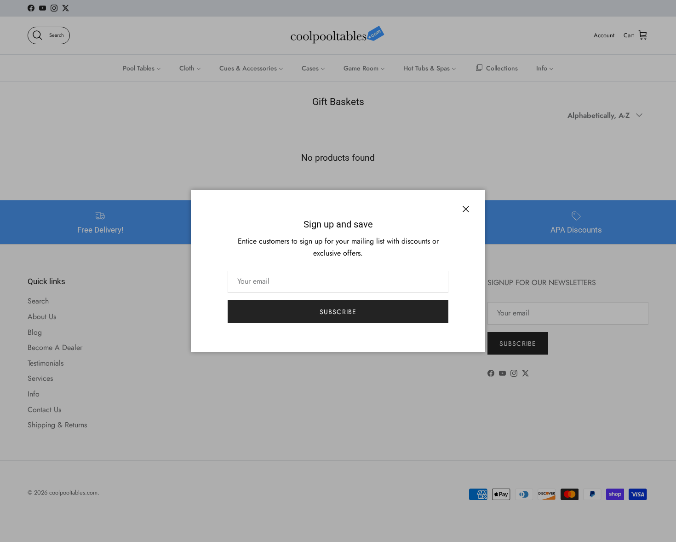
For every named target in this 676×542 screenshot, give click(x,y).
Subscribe (338, 311)
